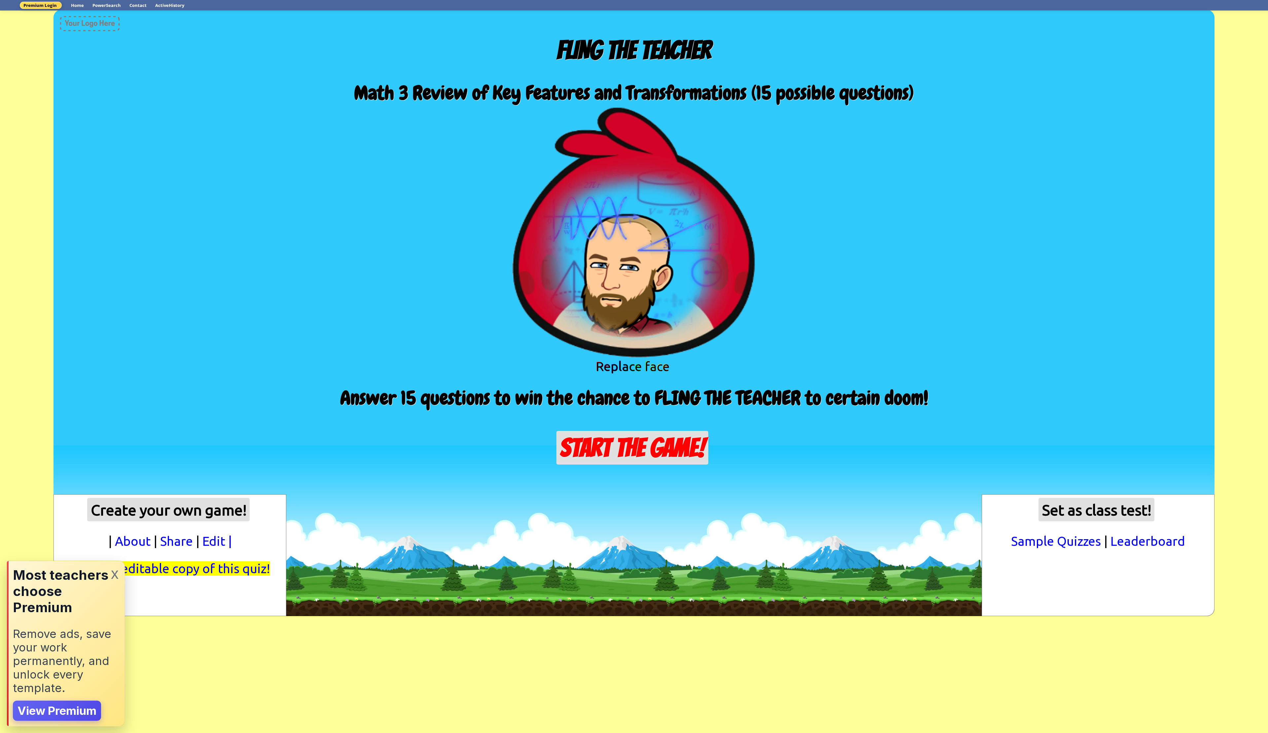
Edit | (217, 541)
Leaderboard (1147, 541)
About (133, 541)
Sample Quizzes (1056, 541)
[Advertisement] (634, 496)
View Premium (57, 710)
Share (176, 541)
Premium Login (40, 5)
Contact (138, 5)
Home (77, 5)
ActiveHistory (169, 5)
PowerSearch (106, 5)
